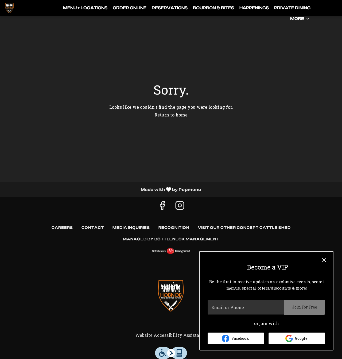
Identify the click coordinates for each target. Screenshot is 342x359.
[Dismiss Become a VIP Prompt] (324, 260)
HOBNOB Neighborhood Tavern (171, 296)
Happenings (254, 7)
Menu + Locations (85, 7)
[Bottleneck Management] (171, 250)
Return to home (171, 115)
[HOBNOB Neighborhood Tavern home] (28, 8)
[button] (300, 18)
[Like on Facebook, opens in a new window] (162, 206)
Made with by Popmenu (102, 189)
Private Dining (292, 7)
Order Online (129, 7)
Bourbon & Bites (213, 7)
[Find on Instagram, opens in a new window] (180, 206)
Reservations (170, 7)
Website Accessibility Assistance (171, 335)
